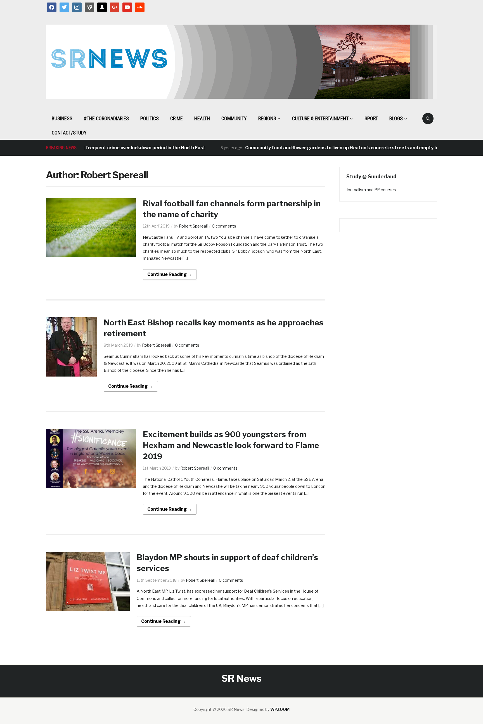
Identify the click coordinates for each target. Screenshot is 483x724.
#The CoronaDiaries (106, 118)
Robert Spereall (193, 226)
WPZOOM (280, 709)
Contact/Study (69, 133)
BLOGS (396, 118)
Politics (149, 118)
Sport (371, 118)
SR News (241, 678)
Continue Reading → (169, 274)
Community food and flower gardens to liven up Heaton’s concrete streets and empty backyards (339, 147)
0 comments (224, 226)
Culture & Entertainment (320, 118)
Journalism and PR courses (371, 189)
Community (234, 118)
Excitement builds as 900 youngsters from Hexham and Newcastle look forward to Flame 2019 (231, 445)
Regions (267, 118)
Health (202, 118)
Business (62, 118)
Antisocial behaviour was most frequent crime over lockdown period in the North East (99, 147)
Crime (176, 118)
